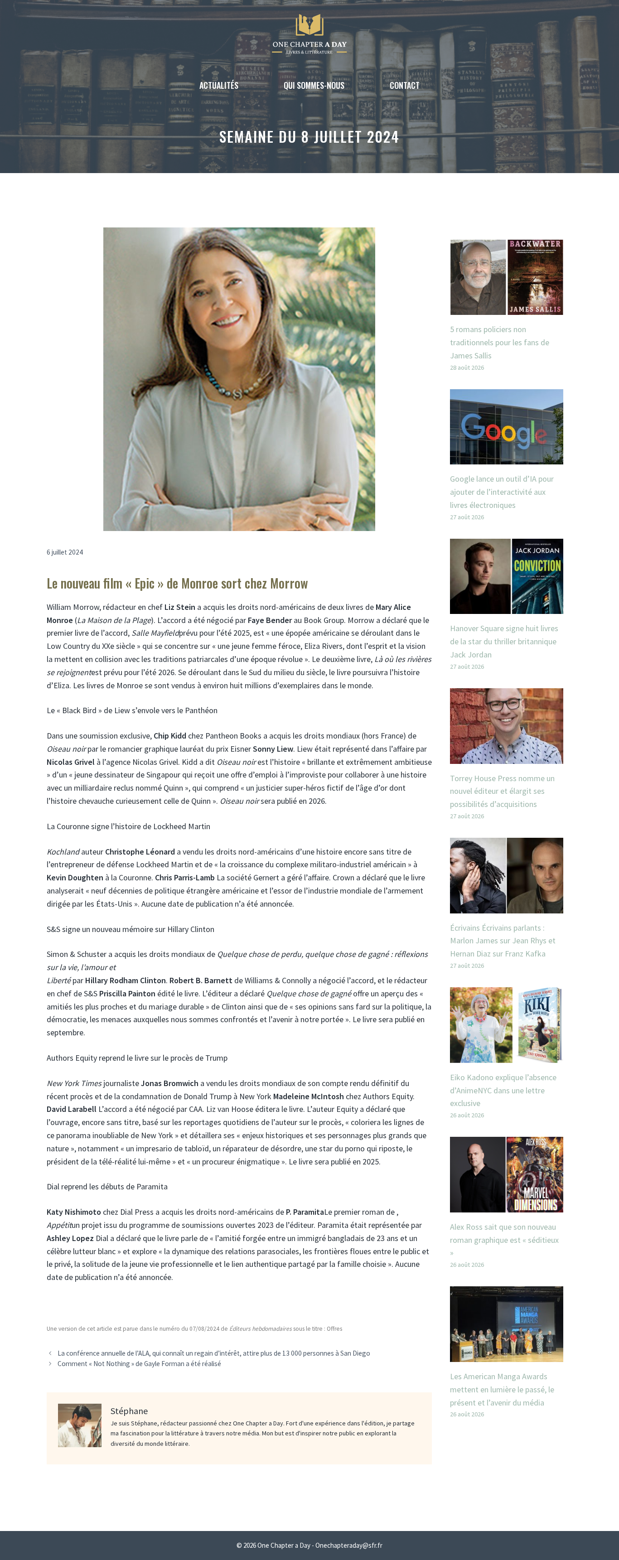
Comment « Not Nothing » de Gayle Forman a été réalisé (139, 1363)
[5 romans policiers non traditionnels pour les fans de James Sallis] (506, 308)
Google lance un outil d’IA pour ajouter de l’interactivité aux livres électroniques (502, 491)
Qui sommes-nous (314, 85)
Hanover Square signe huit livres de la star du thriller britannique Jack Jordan (504, 641)
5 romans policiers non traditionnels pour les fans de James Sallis (499, 342)
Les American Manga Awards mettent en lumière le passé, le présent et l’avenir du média (502, 1389)
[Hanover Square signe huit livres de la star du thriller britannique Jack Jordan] (506, 607)
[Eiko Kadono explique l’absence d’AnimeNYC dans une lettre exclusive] (506, 1056)
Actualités (218, 85)
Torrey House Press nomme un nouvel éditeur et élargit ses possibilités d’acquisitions (502, 791)
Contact (405, 85)
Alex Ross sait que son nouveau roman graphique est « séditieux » (504, 1240)
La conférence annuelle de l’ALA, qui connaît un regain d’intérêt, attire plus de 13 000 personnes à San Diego (214, 1353)
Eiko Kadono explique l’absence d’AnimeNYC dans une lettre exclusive (503, 1090)
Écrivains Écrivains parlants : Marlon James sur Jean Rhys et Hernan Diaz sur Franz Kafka (503, 940)
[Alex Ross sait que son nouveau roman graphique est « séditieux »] (506, 1205)
